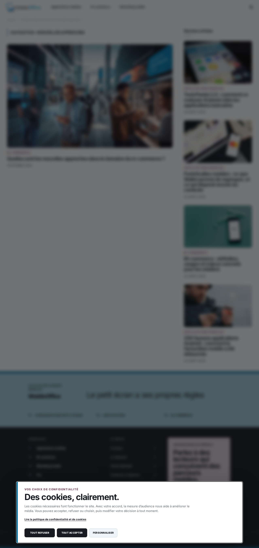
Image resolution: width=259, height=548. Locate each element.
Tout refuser (39, 532)
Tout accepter (72, 532)
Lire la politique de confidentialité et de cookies (55, 519)
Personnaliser (103, 532)
